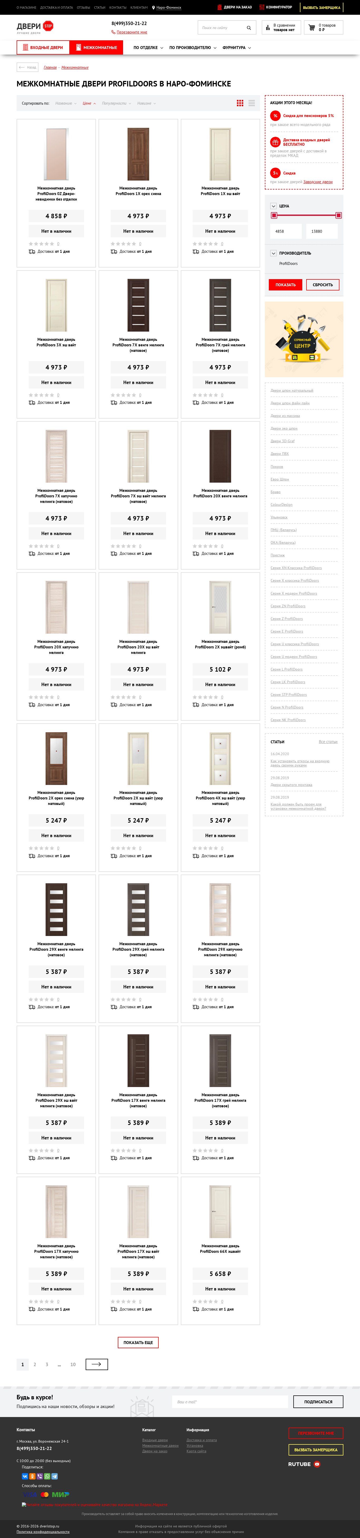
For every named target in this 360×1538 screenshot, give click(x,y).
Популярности (115, 103)
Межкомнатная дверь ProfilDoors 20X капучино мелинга (56, 647)
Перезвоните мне (132, 32)
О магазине (26, 7)
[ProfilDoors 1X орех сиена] (138, 153)
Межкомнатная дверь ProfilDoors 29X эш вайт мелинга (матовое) (56, 1100)
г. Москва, (43, 1441)
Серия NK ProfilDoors (288, 719)
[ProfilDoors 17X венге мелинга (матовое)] (138, 1060)
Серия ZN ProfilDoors (288, 606)
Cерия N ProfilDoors (287, 707)
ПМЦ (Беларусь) (284, 529)
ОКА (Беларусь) (283, 542)
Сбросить (323, 284)
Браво (276, 491)
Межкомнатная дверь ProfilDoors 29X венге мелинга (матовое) (56, 949)
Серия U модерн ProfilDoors (294, 656)
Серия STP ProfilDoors (289, 694)
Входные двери (155, 1440)
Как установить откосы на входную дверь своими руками (300, 763)
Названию (64, 103)
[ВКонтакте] (25, 1476)
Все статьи (328, 741)
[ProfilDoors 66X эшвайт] (220, 1211)
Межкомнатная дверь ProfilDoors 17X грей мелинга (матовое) (220, 1100)
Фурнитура (234, 47)
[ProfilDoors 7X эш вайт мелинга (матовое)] (138, 455)
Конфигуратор (278, 7)
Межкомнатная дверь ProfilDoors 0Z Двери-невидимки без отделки (56, 194)
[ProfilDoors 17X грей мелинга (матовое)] (220, 1060)
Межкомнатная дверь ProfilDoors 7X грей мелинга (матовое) (220, 345)
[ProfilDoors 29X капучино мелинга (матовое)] (220, 909)
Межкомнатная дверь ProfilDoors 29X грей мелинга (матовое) (138, 949)
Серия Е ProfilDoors (287, 631)
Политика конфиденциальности (43, 1531)
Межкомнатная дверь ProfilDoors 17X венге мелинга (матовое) (138, 1100)
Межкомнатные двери (160, 1445)
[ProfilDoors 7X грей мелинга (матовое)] (220, 304)
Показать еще (138, 1342)
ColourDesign (282, 504)
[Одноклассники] (32, 1476)
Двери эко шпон (284, 428)
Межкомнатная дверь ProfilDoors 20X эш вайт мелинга (138, 647)
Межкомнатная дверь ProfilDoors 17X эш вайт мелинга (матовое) (138, 1251)
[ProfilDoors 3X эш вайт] (56, 304)
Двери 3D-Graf (282, 441)
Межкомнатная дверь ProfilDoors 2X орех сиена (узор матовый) (56, 798)
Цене (87, 103)
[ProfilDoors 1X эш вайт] (220, 153)
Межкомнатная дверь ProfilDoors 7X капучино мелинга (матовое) (56, 496)
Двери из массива (285, 415)
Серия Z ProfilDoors (287, 618)
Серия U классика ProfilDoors (295, 644)
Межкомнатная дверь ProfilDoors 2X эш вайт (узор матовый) (138, 798)
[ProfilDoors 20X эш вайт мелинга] (138, 606)
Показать (286, 284)
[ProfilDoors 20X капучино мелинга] (56, 606)
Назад (31, 67)
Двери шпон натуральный (292, 390)
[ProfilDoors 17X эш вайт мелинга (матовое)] (138, 1211)
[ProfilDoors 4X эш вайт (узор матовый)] (220, 757)
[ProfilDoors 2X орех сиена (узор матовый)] (56, 757)
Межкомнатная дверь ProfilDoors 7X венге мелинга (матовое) (138, 345)
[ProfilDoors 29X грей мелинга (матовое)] (138, 909)
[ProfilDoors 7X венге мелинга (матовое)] (138, 304)
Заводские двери (318, 181)
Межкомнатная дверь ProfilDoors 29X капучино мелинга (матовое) (220, 949)
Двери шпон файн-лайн (290, 403)
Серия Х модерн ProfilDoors (294, 593)
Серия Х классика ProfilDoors (295, 580)
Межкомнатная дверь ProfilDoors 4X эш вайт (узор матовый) (220, 798)
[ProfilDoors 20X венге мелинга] (220, 455)
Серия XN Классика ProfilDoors (296, 567)
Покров (277, 466)
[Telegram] (54, 1476)
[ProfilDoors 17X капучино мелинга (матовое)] (56, 1211)
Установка (195, 1445)
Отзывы (83, 7)
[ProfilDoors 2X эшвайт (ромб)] (220, 606)
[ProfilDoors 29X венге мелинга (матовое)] (56, 909)
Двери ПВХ (280, 453)
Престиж (278, 555)
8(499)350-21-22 (129, 23)
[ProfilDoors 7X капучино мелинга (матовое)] (56, 455)
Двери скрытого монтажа (291, 784)
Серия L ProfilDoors (287, 669)
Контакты (118, 7)
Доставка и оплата (56, 7)
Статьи (99, 7)
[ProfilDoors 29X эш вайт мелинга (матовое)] (56, 1060)
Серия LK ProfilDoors (288, 682)
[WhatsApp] (47, 1476)
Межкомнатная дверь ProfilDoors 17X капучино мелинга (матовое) (56, 1251)
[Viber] (40, 1476)
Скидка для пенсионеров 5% (308, 115)
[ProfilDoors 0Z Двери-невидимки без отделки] (56, 153)
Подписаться (318, 1401)
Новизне (144, 103)
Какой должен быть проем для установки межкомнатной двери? (298, 806)
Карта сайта (196, 1451)
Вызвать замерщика (321, 7)
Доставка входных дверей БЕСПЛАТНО (306, 142)
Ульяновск (279, 517)
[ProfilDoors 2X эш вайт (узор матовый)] (138, 757)
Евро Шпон (280, 479)
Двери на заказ (237, 7)
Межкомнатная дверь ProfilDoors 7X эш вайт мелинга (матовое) (138, 496)
